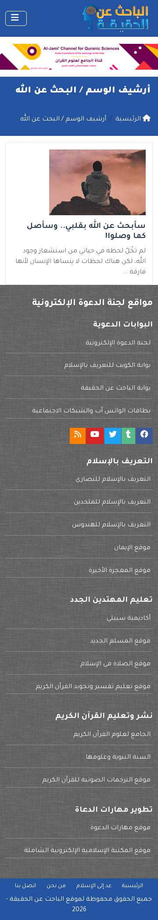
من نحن (56, 886)
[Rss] (78, 436)
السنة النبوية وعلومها (118, 757)
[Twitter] (112, 436)
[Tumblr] (128, 436)
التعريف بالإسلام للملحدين (112, 502)
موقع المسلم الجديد (120, 641)
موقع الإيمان (132, 548)
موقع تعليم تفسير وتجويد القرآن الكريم (93, 687)
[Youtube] (95, 436)
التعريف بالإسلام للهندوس (111, 525)
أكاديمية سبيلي (129, 618)
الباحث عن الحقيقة (37, 899)
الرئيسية (132, 886)
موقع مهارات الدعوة (120, 828)
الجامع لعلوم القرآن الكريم (112, 735)
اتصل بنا (25, 886)
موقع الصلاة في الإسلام (115, 664)
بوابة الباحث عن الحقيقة (116, 388)
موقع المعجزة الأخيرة (120, 571)
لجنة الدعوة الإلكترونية (118, 343)
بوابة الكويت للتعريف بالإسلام (107, 365)
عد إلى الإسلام (93, 886)
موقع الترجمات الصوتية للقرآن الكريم (96, 780)
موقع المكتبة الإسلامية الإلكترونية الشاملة (87, 851)
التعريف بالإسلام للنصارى (113, 479)
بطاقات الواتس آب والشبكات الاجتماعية (91, 411)
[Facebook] (144, 436)
